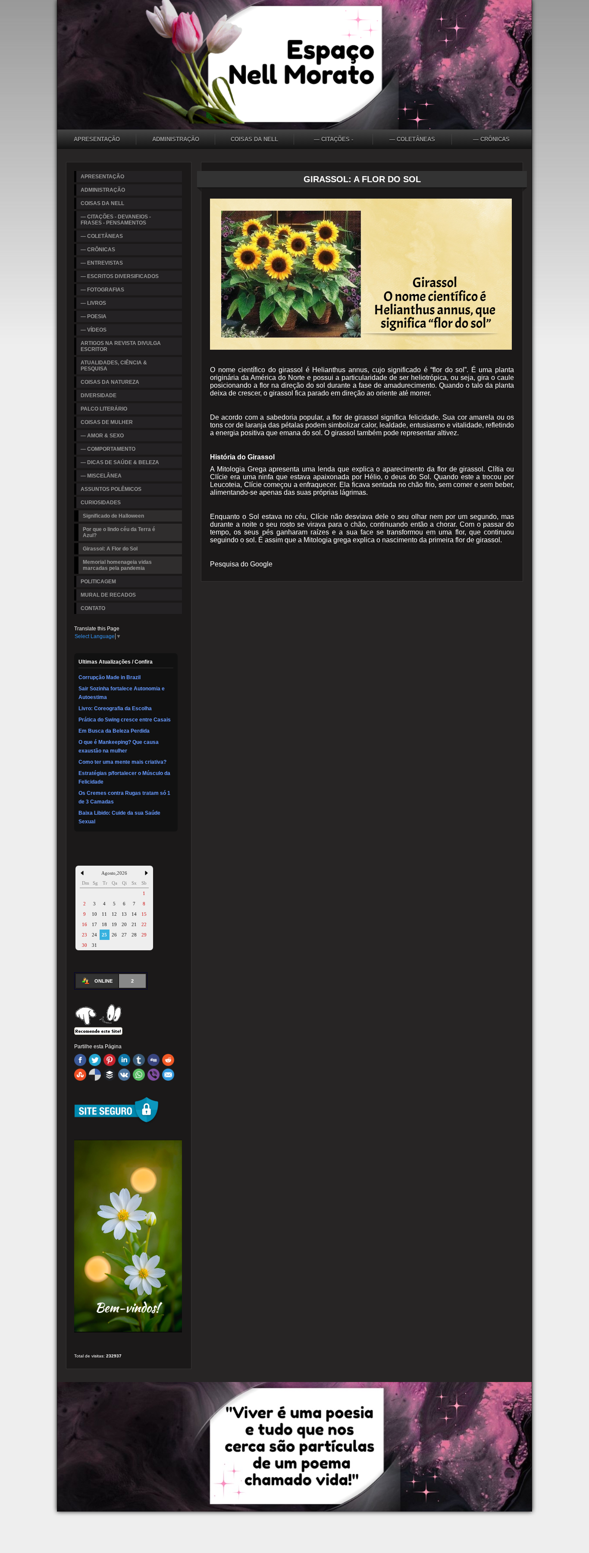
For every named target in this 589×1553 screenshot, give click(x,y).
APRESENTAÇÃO (97, 139)
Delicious (95, 1075)
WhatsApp (139, 1075)
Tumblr (139, 1060)
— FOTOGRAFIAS (102, 290)
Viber (153, 1075)
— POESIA (94, 316)
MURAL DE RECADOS (108, 595)
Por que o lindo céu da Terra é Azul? (119, 532)
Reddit (168, 1060)
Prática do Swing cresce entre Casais (124, 720)
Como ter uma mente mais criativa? (122, 762)
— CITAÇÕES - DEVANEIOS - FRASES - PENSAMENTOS (333, 140)
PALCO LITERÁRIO (104, 409)
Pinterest (109, 1060)
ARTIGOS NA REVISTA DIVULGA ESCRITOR (121, 346)
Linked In (124, 1060)
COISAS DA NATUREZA (110, 382)
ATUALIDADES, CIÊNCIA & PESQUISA (114, 366)
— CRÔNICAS (491, 139)
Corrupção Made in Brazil (109, 677)
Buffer (109, 1075)
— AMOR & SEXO (102, 436)
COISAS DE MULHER (107, 422)
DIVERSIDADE (98, 395)
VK (124, 1075)
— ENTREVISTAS (102, 263)
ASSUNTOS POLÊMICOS (111, 489)
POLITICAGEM (98, 582)
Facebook (80, 1060)
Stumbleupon (80, 1075)
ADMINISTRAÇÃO (175, 139)
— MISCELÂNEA (101, 476)
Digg (153, 1060)
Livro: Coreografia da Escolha (115, 708)
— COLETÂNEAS (412, 139)
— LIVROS (93, 303)
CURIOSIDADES (101, 503)
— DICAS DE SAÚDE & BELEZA (120, 462)
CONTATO (93, 608)
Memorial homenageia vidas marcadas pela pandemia (117, 565)
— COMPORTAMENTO (108, 449)
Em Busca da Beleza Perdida (114, 731)
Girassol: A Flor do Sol (110, 549)
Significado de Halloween (113, 516)
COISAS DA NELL (254, 139)
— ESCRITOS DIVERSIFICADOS (120, 276)
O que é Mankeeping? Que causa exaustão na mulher (118, 746)
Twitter (95, 1060)
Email (168, 1075)
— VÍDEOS (94, 330)
